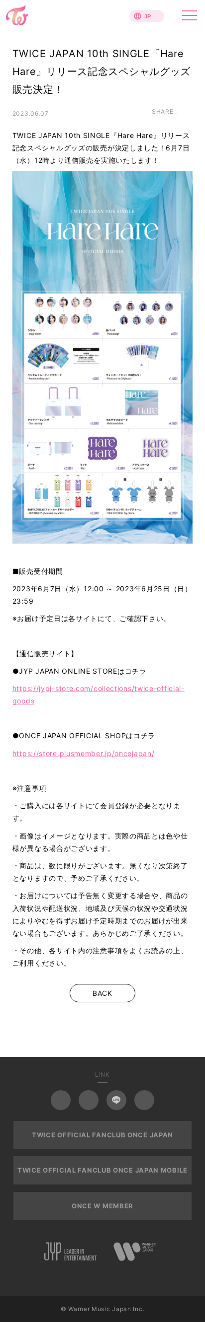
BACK (102, 993)
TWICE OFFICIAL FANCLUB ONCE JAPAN (102, 1135)
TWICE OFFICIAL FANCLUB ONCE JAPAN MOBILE (102, 1170)
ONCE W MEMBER (102, 1206)
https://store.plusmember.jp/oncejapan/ (83, 753)
